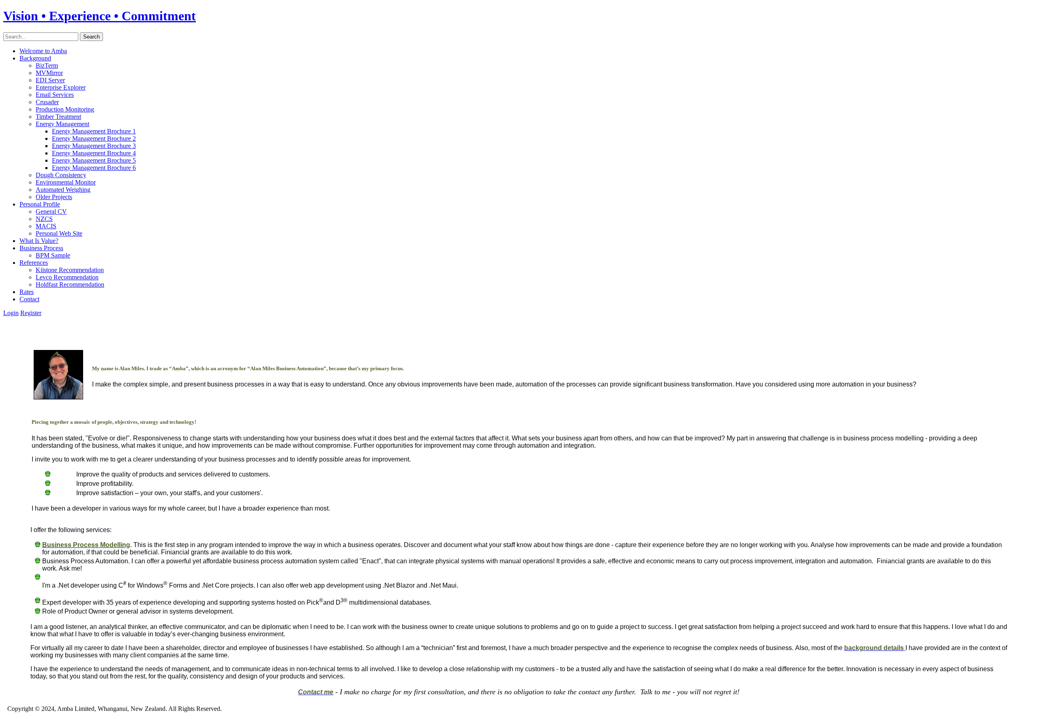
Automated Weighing (63, 189)
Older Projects (54, 196)
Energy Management (62, 123)
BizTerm (47, 65)
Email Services (55, 94)
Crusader (47, 102)
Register (30, 312)
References (33, 262)
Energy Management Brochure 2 (94, 138)
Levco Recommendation (67, 277)
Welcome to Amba (43, 50)
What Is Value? (38, 240)
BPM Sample (53, 255)
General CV (51, 211)
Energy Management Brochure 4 (94, 153)
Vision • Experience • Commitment (99, 16)
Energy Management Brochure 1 (94, 131)
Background (35, 58)
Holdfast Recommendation (70, 284)
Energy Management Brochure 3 (94, 145)
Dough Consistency (61, 175)
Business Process (41, 248)
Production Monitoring (65, 109)
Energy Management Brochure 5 (94, 160)
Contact (29, 299)
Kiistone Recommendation (70, 269)
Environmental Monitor (66, 182)
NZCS (44, 218)
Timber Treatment (58, 116)
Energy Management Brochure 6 (94, 167)
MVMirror (49, 72)
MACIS (46, 226)
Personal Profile (39, 204)
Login (11, 312)
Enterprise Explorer (61, 87)
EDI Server (50, 80)
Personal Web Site (59, 233)
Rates (26, 291)
